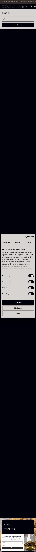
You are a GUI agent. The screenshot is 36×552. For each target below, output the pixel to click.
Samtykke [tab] (6, 242)
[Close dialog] (33, 535)
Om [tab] (29, 242)
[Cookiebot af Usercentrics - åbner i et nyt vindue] (25, 237)
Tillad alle (18, 302)
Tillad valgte (18, 308)
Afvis (18, 313)
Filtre (18, 25)
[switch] (31, 281)
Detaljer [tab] (18, 242)
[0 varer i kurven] (30, 6)
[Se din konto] (19, 6)
